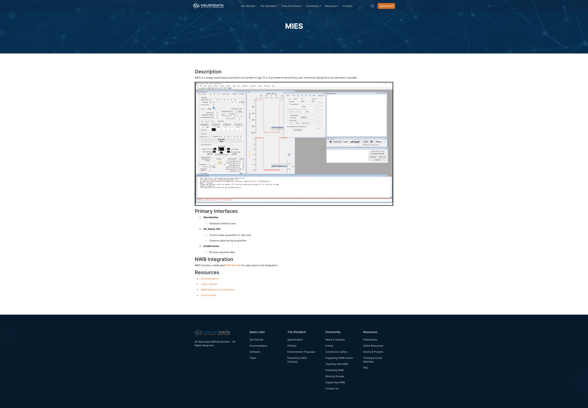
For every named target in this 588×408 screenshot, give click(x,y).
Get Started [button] (248, 5)
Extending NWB (334, 370)
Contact (347, 5)
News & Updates (335, 339)
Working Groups (334, 376)
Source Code (208, 295)
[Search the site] (372, 6)
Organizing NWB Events (339, 357)
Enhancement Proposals (301, 351)
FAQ (365, 367)
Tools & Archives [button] (291, 5)
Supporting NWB (335, 382)
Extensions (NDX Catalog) (297, 359)
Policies (291, 345)
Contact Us (332, 388)
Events (329, 345)
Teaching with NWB (336, 364)
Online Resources (373, 345)
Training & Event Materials (372, 359)
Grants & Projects (373, 351)
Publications (370, 339)
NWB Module (233, 265)
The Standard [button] (268, 5)
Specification (295, 339)
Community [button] (312, 5)
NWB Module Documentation (217, 289)
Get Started (386, 6)
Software (255, 351)
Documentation (210, 278)
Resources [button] (331, 5)
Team (253, 357)
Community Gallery (336, 351)
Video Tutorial (209, 284)
